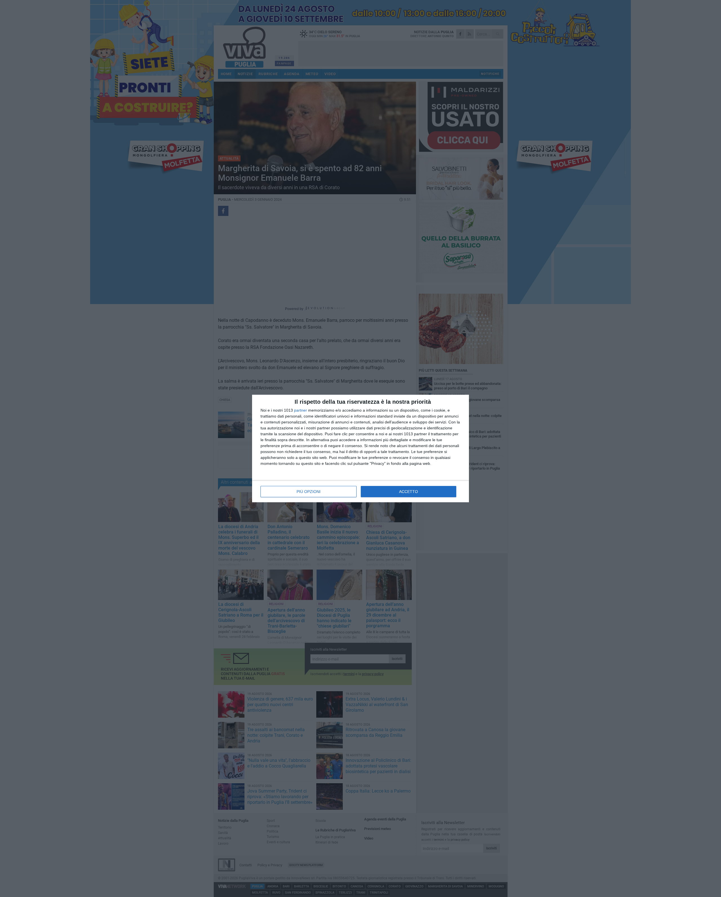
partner (300, 410)
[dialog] (360, 448)
